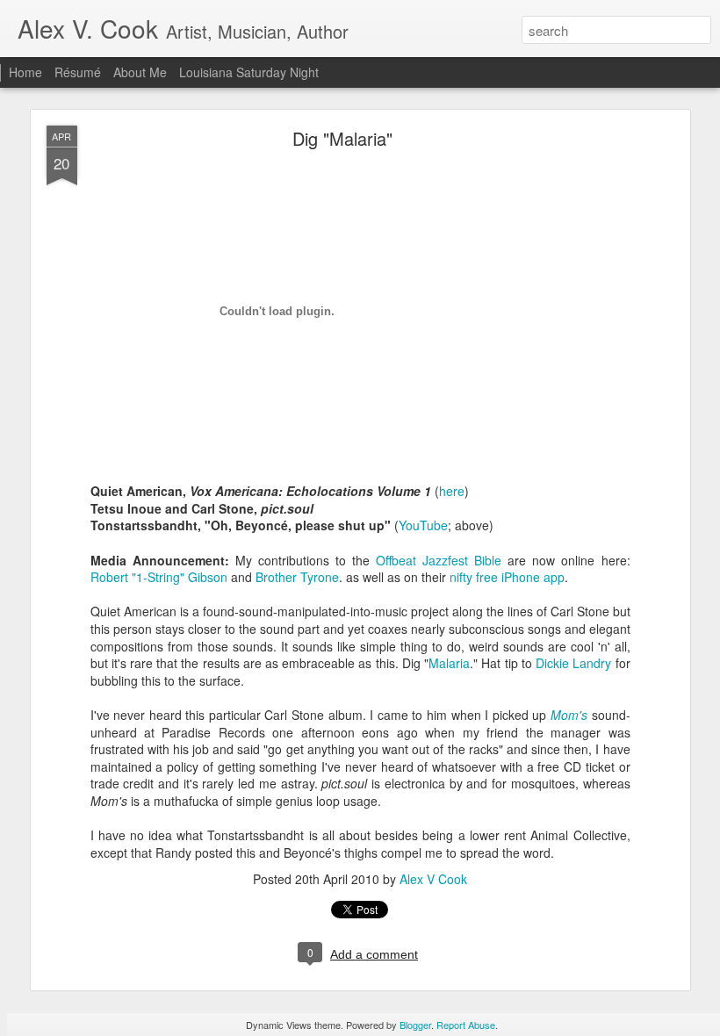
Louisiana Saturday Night (249, 72)
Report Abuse (465, 1025)
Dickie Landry (573, 663)
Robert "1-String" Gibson (158, 577)
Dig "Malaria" (342, 138)
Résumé (77, 72)
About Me (140, 72)
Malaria (449, 663)
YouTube (423, 525)
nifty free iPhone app (507, 577)
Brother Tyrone (297, 577)
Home (25, 72)
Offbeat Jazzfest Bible (438, 560)
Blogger (415, 1025)
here (451, 491)
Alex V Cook (433, 879)
